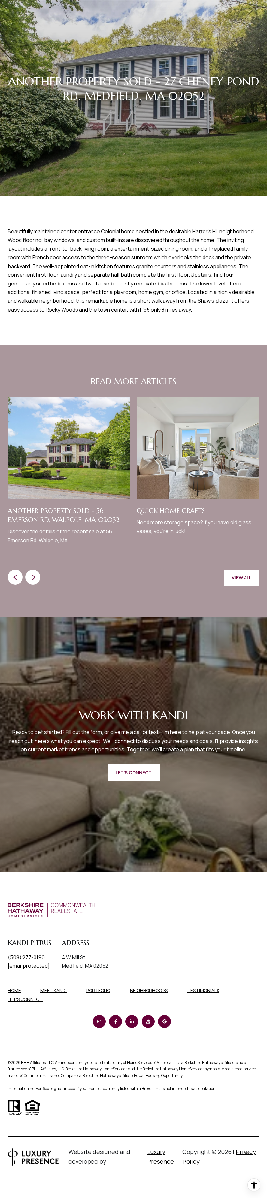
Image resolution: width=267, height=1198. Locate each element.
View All (241, 578)
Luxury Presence (160, 1156)
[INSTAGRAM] (99, 1021)
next (32, 577)
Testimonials (203, 990)
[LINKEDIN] (131, 1021)
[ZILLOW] (148, 1021)
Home (14, 990)
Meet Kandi (53, 990)
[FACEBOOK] (115, 1021)
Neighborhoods (149, 990)
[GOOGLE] (164, 1021)
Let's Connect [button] (134, 772)
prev (15, 577)
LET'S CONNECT (25, 999)
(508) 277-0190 (26, 957)
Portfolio (98, 990)
